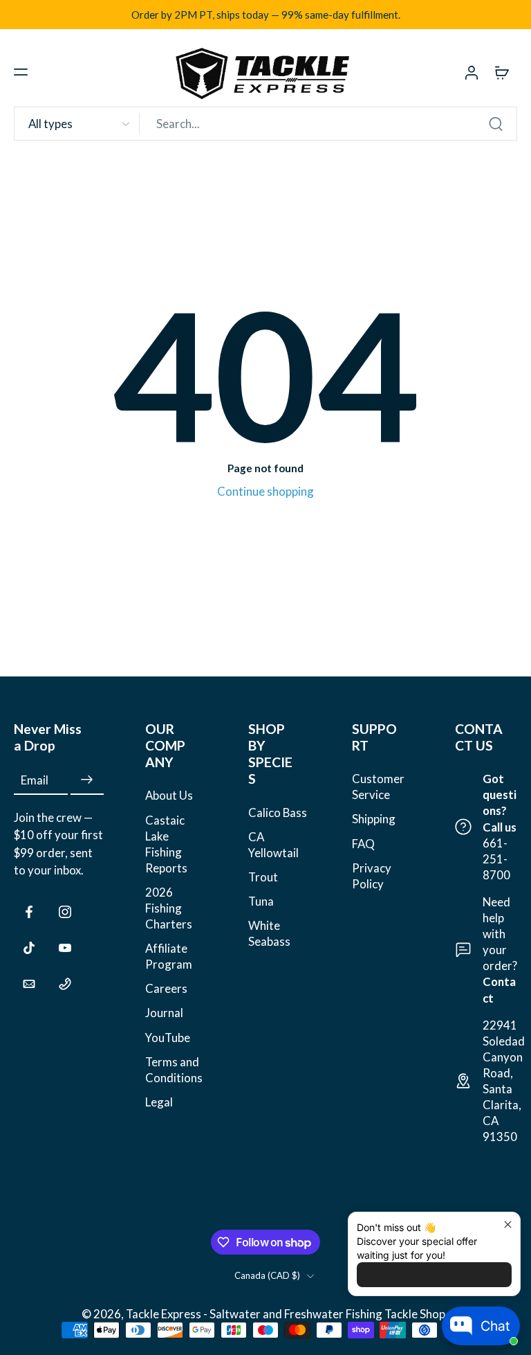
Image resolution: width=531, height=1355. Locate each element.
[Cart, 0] (502, 72)
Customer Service (378, 786)
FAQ (363, 843)
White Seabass (269, 933)
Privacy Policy (371, 876)
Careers (166, 989)
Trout (263, 877)
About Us (169, 796)
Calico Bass (277, 812)
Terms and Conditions (174, 1070)
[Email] (29, 984)
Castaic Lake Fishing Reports (166, 844)
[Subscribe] (87, 780)
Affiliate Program (168, 956)
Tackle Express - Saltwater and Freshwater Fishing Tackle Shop (286, 1314)
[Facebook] (29, 912)
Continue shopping (265, 491)
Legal (159, 1102)
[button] (21, 72)
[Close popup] (508, 1224)
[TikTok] (29, 948)
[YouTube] (65, 948)
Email (34, 780)
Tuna (261, 901)
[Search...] (495, 124)
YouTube (167, 1037)
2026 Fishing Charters (168, 908)
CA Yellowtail (273, 844)
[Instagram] (65, 912)
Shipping (373, 819)
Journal (164, 1013)
